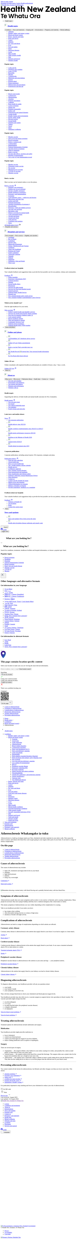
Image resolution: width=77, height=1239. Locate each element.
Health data (37, 379)
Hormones (11, 796)
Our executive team (14, 402)
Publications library (27, 379)
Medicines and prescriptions (16, 78)
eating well (8, 1077)
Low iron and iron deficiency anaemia (23, 761)
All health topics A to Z (12, 225)
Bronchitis (11, 73)
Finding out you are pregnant (16, 189)
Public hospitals (13, 277)
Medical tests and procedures (16, 85)
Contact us (45, 379)
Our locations (12, 503)
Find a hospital (9, 235)
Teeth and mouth (13, 817)
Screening (11, 196)
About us (7, 370)
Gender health (12, 114)
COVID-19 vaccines (14, 171)
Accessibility (8, 1232)
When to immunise (13, 150)
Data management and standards (17, 472)
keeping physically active (12, 1080)
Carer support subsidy (14, 317)
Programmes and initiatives (16, 382)
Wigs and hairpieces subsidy (16, 320)
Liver (9, 802)
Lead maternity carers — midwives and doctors (22, 197)
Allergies (11, 31)
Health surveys (12, 467)
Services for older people (15, 287)
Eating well (11, 111)
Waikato (10, 258)
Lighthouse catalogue (14, 469)
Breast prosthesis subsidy (15, 318)
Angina (3, 935)
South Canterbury (13, 252)
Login (5, 529)
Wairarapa (11, 259)
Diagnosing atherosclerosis (12, 712)
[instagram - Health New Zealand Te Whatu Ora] (2, 1137)
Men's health (12, 53)
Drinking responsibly (14, 109)
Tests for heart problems (8, 1015)
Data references (12, 477)
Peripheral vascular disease (20, 766)
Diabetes (10, 42)
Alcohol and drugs (13, 216)
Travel (10, 126)
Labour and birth (13, 201)
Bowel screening (13, 140)
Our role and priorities (14, 381)
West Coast (11, 263)
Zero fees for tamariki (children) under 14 (20, 315)
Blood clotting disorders (19, 746)
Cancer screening (13, 106)
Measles (10, 74)
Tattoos (10, 124)
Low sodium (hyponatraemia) (21, 763)
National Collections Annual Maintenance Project (23, 475)
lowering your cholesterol (12, 1075)
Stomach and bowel (14, 59)
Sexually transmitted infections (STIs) (19, 812)
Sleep (10, 128)
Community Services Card (16, 322)
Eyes (9, 45)
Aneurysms (15, 741)
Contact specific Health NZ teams (18, 480)
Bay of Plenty (12, 239)
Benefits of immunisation (15, 155)
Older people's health (14, 55)
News (6, 418)
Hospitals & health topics (8, 3)
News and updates (10, 1110)
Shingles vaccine (13, 173)
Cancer (10, 40)
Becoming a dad (13, 211)
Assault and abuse (13, 218)
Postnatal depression (14, 202)
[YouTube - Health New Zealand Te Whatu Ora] (2, 1219)
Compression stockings (19, 747)
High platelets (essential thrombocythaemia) (25, 756)
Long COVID (12, 71)
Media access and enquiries (16, 482)
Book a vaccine (12, 152)
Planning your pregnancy (15, 187)
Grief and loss (12, 219)
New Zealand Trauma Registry (17, 470)
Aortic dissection (17, 742)
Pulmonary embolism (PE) (20, 768)
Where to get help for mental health (18, 213)
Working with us (13, 387)
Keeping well (29, 30)
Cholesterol (4, 880)
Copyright (8, 1234)
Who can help (9, 310)
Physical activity (13, 119)
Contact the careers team (15, 507)
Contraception (12, 143)
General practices (13, 280)
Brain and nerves (13, 38)
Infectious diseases (13, 50)
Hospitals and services (11, 227)
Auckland (11, 237)
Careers (18, 3)
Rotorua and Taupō (14, 251)
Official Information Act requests (18, 484)
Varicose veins (16, 778)
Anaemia (14, 739)
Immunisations (39, 30)
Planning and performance (16, 386)
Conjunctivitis (12, 76)
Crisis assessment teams (15, 214)
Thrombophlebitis (17, 773)
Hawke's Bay (12, 242)
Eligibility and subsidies (31, 235)
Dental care (11, 107)
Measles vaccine (13, 137)
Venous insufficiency (18, 776)
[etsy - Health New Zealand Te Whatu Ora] (38, 1216)
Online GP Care (9, 368)
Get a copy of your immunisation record (20, 157)
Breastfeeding (12, 206)
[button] (4, 1092)
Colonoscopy (12, 95)
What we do (8, 379)
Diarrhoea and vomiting (15, 69)
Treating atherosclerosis (11, 713)
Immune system (13, 798)
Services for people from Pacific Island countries (22, 313)
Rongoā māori (12, 81)
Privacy (7, 1231)
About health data (13, 462)
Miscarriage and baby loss (16, 199)
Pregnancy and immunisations (17, 194)
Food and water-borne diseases (17, 793)
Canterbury (11, 241)
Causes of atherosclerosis (12, 707)
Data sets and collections (15, 460)
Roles (10, 505)
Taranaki (10, 256)
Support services (13, 291)
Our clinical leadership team (16, 405)
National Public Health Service (17, 292)
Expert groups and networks (16, 409)
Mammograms (12, 97)
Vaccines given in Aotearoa (16, 149)
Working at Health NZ (15, 502)
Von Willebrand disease (19, 780)
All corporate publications (16, 420)
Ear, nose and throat (14, 43)
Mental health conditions (15, 807)
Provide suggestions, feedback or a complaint (21, 487)
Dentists (10, 282)
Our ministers (12, 407)
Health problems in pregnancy (17, 192)
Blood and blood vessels (15, 35)
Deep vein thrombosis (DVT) (20, 749)
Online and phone (10, 327)
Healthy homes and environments (18, 116)
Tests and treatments (18, 30)
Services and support (11, 1126)
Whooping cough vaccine (15, 166)
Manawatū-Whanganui (15, 244)
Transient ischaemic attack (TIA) (10, 950)
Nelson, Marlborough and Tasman (18, 246)
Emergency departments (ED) (17, 279)
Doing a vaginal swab (14, 142)
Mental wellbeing (64, 30)
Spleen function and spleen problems (23, 771)
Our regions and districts (15, 384)
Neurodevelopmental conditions (17, 808)
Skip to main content (7, 1)
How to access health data (16, 463)
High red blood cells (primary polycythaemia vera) (27, 758)
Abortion (11, 99)
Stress (10, 223)
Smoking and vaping (14, 122)
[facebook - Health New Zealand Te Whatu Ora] (2, 1135)
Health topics (8, 21)
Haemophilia (16, 754)
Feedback (8, 275)
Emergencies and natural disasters (18, 112)
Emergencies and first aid (15, 86)
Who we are (17, 379)
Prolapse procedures (14, 100)
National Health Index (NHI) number (19, 325)
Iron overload (16, 759)
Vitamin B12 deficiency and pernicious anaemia (26, 774)
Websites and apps (10, 1121)
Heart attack (4, 938)
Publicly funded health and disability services (21, 312)
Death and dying (13, 820)
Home (6, 718)
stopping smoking (10, 1074)
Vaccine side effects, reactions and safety (20, 154)
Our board (11, 404)
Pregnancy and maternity (52, 30)
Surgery (10, 79)
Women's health (13, 60)
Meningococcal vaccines (15, 169)
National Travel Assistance (16, 323)
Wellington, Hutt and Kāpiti (16, 261)
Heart (10, 48)
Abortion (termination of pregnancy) (19, 204)
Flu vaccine (11, 168)
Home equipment (13, 83)
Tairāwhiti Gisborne (14, 254)
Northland (11, 247)
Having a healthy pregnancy (16, 191)
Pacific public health (14, 117)
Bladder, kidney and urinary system (18, 33)
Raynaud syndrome (18, 769)
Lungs (10, 52)
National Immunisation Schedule (18, 147)
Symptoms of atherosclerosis (13, 708)
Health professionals (27, 3)
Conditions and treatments (12, 1105)
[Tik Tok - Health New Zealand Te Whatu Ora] (2, 1221)
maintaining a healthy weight (13, 1082)
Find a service (19, 235)
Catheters (11, 102)
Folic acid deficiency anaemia (21, 751)
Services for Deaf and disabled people (19, 289)
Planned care (12, 294)
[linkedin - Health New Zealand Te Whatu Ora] (2, 1140)
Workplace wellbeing (14, 129)
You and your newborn (15, 209)
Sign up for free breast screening (17, 138)
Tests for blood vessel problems (10, 1012)
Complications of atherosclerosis (14, 710)
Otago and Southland (14, 249)
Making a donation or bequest (17, 486)
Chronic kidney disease (8, 974)
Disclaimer (8, 1124)
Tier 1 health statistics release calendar (19, 465)
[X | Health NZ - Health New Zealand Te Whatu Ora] (2, 1224)
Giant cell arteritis (17, 752)
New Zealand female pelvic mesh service (20, 296)
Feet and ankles (12, 47)
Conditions (8, 30)
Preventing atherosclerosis (12, 715)
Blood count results (14, 94)
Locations (7, 1122)
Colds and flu (12, 68)
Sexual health (12, 121)
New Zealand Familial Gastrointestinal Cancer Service (24, 297)
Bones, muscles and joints (16, 37)
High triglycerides (6, 884)
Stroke (3, 953)
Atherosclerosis (16, 744)
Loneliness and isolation (15, 221)
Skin (9, 57)
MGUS (14, 764)
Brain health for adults (14, 104)
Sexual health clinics (14, 284)
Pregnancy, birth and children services (19, 207)
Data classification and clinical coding (19, 474)
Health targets (9, 400)
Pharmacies (11, 285)
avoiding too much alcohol (12, 1079)
